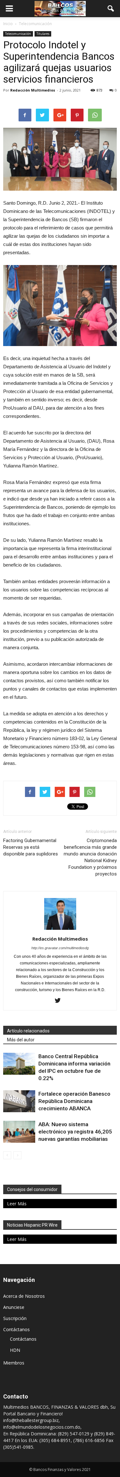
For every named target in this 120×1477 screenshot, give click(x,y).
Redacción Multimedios (32, 90)
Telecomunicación (18, 33)
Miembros (13, 1363)
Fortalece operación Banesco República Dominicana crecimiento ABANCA (74, 1101)
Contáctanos (16, 1329)
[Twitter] (60, 1001)
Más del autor (21, 1039)
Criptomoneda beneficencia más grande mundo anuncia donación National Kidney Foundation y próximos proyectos (90, 857)
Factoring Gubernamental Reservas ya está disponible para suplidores (30, 847)
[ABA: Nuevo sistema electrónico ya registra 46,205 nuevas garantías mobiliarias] (19, 1132)
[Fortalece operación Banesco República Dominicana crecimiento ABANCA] (19, 1101)
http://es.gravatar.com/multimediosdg (60, 948)
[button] (111, 8)
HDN (15, 1350)
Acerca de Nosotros (24, 1296)
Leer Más (17, 1204)
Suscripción (15, 1318)
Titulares (42, 33)
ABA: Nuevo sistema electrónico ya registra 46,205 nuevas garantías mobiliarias (75, 1131)
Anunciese (13, 1307)
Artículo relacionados (28, 1030)
